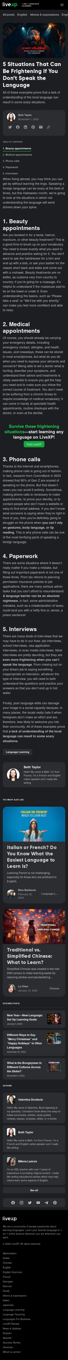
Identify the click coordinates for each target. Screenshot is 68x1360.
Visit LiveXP (34, 444)
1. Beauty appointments (17, 148)
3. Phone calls (11, 161)
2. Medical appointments (17, 154)
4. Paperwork (10, 167)
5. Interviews (10, 173)
